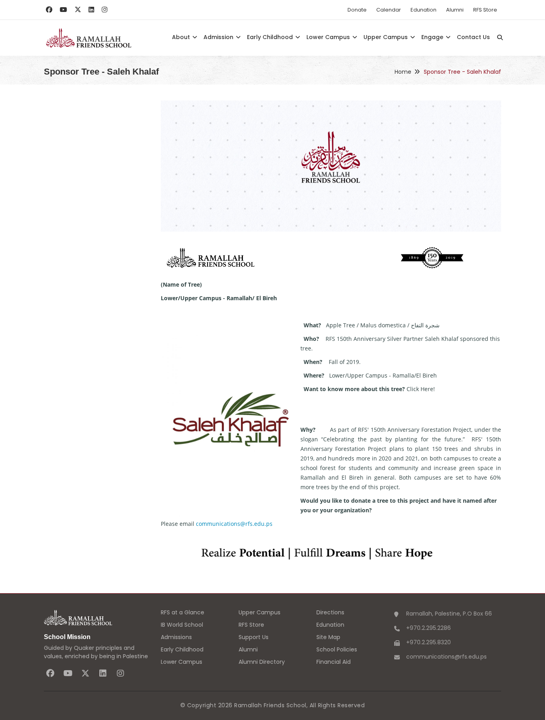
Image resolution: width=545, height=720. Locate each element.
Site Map (328, 637)
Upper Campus (386, 37)
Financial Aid (333, 662)
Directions (330, 612)
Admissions (176, 637)
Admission (219, 37)
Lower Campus (328, 37)
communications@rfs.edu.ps (234, 523)
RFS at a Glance (182, 612)
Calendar (388, 10)
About (182, 37)
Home (403, 72)
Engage (433, 37)
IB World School (182, 625)
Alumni (455, 10)
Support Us (254, 637)
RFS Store (485, 10)
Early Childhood (270, 37)
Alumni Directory (262, 662)
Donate (357, 10)
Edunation (423, 10)
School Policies (336, 649)
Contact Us (473, 37)
